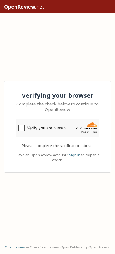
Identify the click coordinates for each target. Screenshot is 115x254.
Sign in (74, 154)
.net (24, 6)
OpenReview (15, 247)
